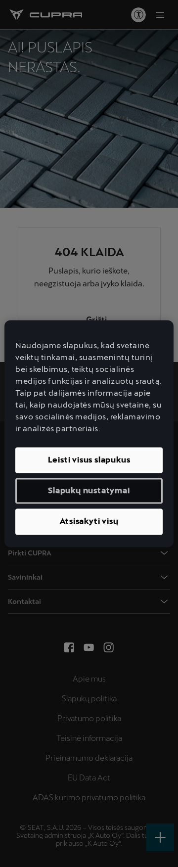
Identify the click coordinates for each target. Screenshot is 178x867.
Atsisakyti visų (89, 521)
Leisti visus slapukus (89, 459)
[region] (89, 433)
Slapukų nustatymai (89, 490)
